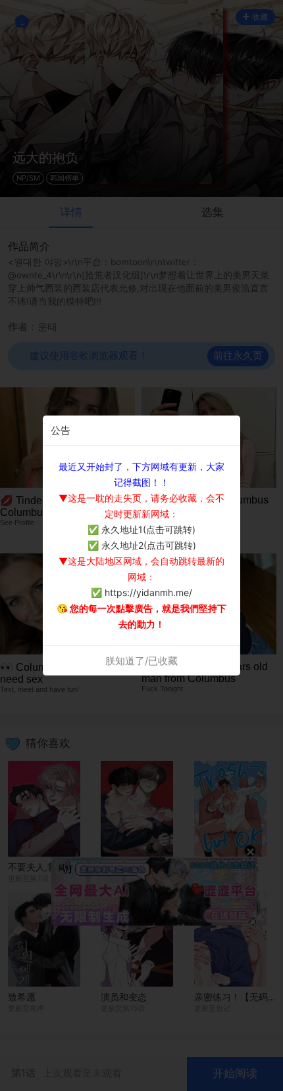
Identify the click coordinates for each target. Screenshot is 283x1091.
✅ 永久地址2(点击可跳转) (142, 545)
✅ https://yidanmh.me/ (141, 592)
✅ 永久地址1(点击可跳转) (141, 529)
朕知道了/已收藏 (141, 660)
